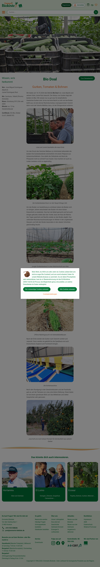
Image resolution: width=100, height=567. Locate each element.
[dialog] (50, 283)
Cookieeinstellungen (50, 294)
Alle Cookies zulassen (67, 289)
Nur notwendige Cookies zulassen (36, 289)
